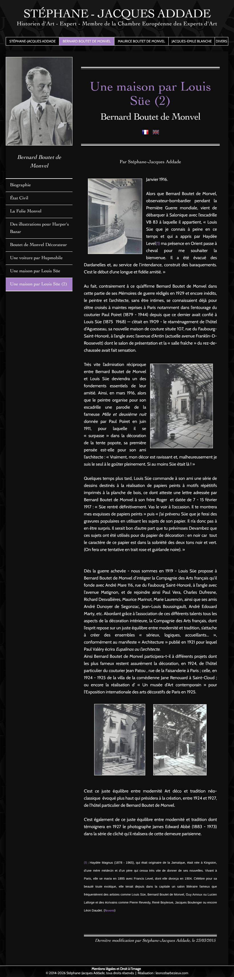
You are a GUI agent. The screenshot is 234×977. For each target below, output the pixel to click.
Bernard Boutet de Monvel (87, 41)
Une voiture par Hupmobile (36, 258)
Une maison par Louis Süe (35, 271)
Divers (221, 41)
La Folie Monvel (25, 211)
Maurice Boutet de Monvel (141, 41)
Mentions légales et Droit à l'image (116, 968)
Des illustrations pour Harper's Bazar (39, 228)
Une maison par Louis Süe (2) (38, 284)
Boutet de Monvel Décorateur (38, 245)
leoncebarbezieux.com (172, 973)
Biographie (20, 185)
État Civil (19, 198)
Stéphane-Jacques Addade (32, 41)
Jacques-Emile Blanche (192, 41)
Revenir (109, 910)
